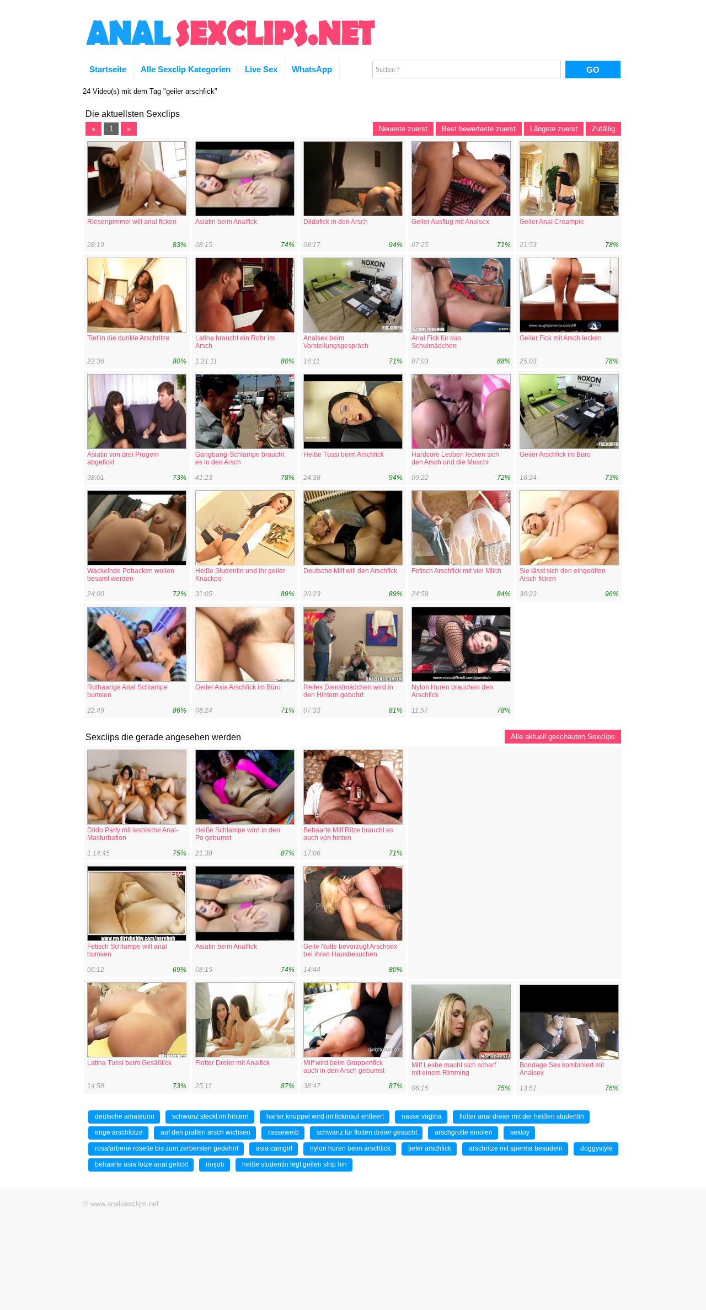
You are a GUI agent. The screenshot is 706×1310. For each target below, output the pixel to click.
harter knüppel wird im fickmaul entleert (325, 1116)
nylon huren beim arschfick (350, 1148)
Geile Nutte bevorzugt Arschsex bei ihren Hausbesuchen (350, 950)
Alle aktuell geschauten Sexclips (563, 736)
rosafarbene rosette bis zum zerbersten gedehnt (166, 1148)
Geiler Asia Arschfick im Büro (238, 687)
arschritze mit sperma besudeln (516, 1148)
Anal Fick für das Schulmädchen (436, 342)
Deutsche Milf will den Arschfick (350, 571)
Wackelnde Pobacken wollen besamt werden (130, 574)
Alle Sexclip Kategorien (186, 69)
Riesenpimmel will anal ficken (131, 222)
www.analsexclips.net (124, 1204)
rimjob (215, 1164)
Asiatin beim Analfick (226, 222)
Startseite (107, 69)
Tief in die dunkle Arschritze (128, 338)
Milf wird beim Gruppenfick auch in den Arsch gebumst (343, 1066)
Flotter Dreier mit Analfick (232, 1063)
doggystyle (596, 1148)
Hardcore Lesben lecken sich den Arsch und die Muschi (455, 458)
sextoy (520, 1132)
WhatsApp (312, 69)
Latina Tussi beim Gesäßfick (129, 1063)
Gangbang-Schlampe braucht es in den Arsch (239, 458)
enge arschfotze (119, 1132)
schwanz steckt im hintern (210, 1116)
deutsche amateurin (124, 1116)
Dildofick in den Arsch (335, 222)
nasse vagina (422, 1116)
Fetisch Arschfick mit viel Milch (456, 571)
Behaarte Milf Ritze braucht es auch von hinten (348, 834)
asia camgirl (274, 1148)
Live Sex (261, 69)
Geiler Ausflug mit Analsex (450, 222)
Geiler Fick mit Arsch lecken (561, 338)
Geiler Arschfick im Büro (555, 454)
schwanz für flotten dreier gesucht (367, 1132)
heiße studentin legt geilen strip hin (294, 1164)
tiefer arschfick (429, 1148)
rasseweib (283, 1132)
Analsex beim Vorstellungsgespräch (335, 342)
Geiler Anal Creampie (552, 222)
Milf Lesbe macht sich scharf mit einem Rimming (453, 1069)
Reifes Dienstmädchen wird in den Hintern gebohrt (348, 691)
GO (593, 69)
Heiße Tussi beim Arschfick (343, 454)
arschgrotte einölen (464, 1132)
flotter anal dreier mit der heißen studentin (521, 1116)
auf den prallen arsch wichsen (205, 1132)
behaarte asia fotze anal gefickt (141, 1164)
